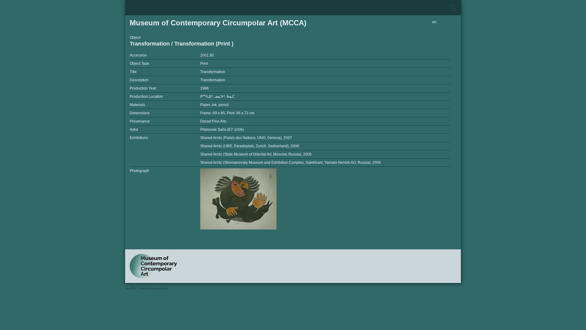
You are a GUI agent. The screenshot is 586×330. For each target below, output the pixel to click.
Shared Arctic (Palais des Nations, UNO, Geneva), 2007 (246, 138)
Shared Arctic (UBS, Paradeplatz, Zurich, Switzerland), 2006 (249, 146)
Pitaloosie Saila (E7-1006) (222, 129)
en (434, 22)
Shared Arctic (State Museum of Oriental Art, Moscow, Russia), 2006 (256, 154)
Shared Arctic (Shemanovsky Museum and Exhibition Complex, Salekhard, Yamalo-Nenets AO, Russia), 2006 (290, 162)
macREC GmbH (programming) (146, 288)
